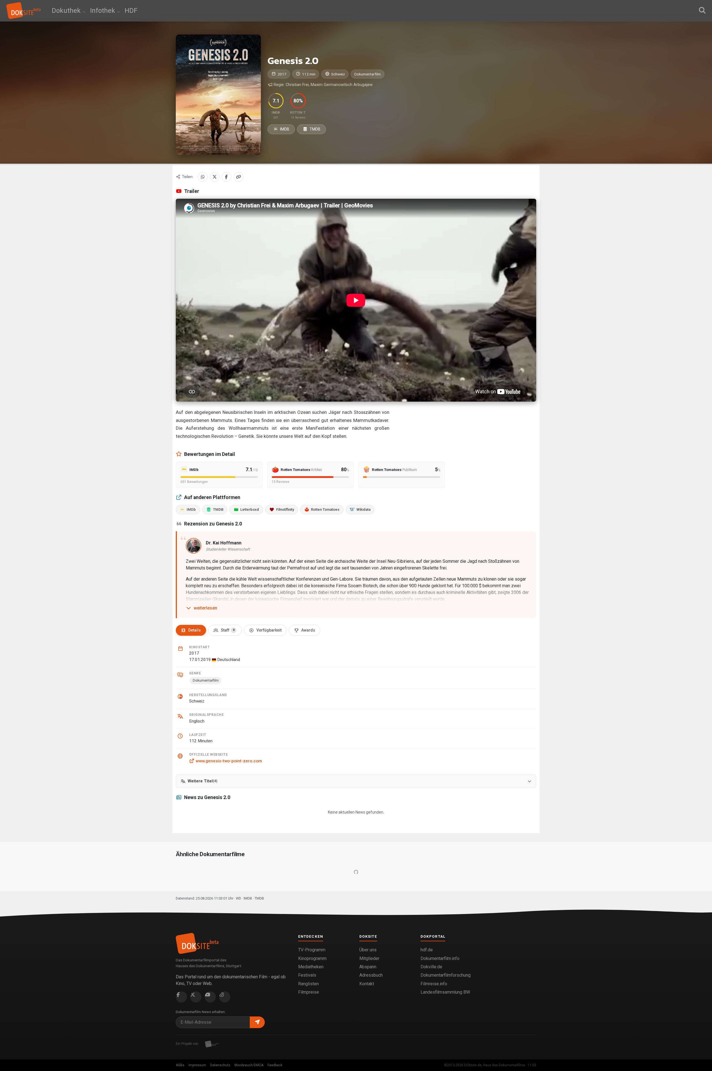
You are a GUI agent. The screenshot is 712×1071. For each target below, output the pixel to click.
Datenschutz (220, 1065)
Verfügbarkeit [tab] (268, 630)
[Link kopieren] (238, 177)
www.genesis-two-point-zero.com (229, 760)
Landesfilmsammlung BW (445, 992)
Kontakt (366, 983)
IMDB (284, 129)
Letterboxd (249, 509)
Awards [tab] (308, 630)
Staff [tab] (227, 630)
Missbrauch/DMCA (248, 1065)
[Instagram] (224, 997)
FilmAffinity (285, 509)
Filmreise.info (434, 983)
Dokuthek (67, 10)
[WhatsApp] (202, 177)
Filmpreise (308, 992)
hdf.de (427, 949)
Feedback (275, 1065)
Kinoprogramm (312, 958)
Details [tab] (194, 630)
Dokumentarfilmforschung (446, 975)
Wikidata (363, 509)
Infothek (103, 10)
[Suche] (702, 10)
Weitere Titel (202, 781)
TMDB (314, 129)
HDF (131, 10)
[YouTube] (210, 997)
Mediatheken (310, 966)
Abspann (367, 966)
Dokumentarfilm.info (440, 958)
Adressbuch (371, 975)
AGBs (180, 1065)
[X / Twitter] (214, 177)
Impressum (197, 1065)
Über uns (368, 949)
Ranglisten (308, 983)
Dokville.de (431, 966)
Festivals (307, 975)
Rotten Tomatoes (325, 509)
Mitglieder (369, 958)
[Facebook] (226, 177)
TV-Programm (311, 949)
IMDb (191, 509)
